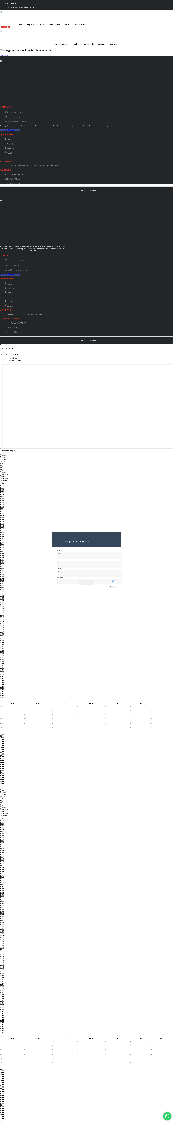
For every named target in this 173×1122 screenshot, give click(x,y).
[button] (8, 451)
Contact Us (80, 25)
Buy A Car (31, 25)
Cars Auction (54, 25)
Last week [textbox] (15, 354)
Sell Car (42, 25)
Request (86, 583)
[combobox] (15, 354)
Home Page (4, 55)
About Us (68, 25)
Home (21, 25)
